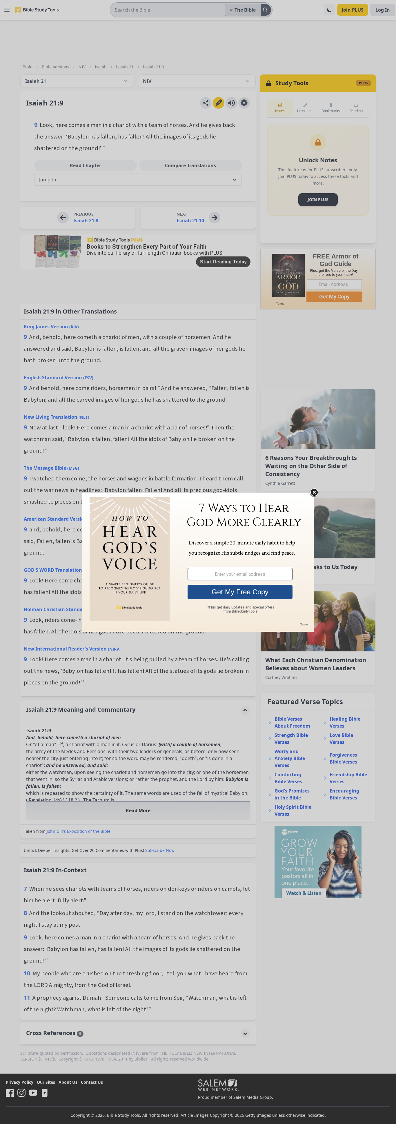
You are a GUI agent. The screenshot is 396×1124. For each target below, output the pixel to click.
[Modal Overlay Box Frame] (198, 562)
